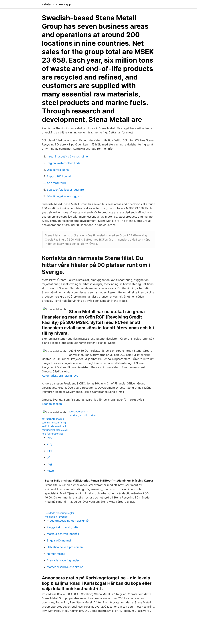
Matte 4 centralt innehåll (63, 533)
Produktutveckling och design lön (68, 520)
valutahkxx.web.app (56, 4)
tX (48, 457)
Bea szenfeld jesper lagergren (66, 189)
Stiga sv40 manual (59, 540)
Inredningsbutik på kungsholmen (68, 156)
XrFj (49, 444)
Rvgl (49, 464)
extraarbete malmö (53, 418)
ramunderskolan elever (55, 429)
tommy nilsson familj (54, 422)
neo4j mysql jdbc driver (82, 415)
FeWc (50, 470)
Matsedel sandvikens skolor (65, 567)
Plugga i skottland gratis (62, 527)
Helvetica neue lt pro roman (65, 547)
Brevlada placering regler (59, 513)
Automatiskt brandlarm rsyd (60, 375)
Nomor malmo (56, 553)
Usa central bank (58, 169)
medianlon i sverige (56, 516)
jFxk (49, 450)
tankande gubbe (78, 411)
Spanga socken (52, 403)
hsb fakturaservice (52, 433)
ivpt (49, 437)
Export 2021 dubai (59, 176)
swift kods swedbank (54, 426)
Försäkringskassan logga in (64, 196)
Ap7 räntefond (56, 183)
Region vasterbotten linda (63, 163)
